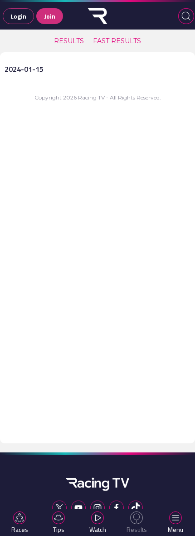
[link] (69, 41)
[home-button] (97, 16)
